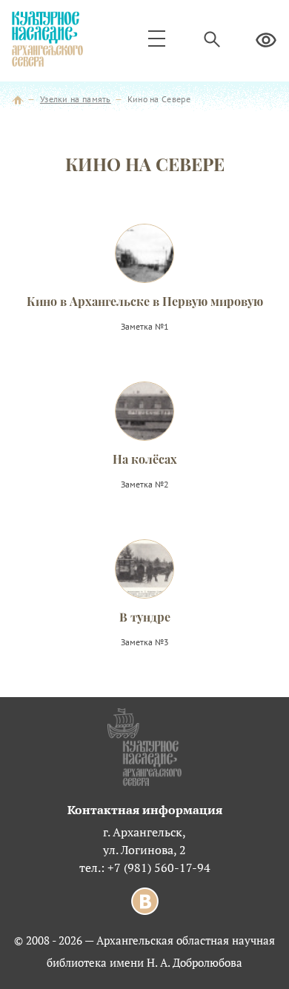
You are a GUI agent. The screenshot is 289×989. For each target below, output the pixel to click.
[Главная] (18, 98)
